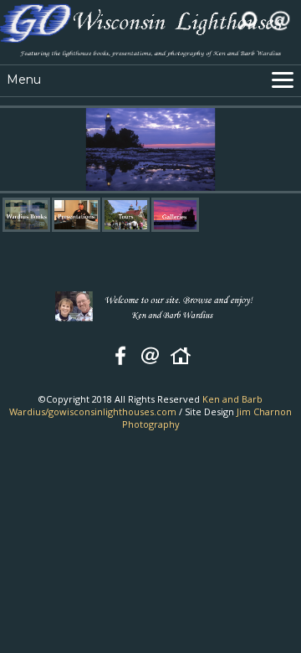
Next (292, 150)
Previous (8, 150)
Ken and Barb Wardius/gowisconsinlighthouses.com (136, 405)
